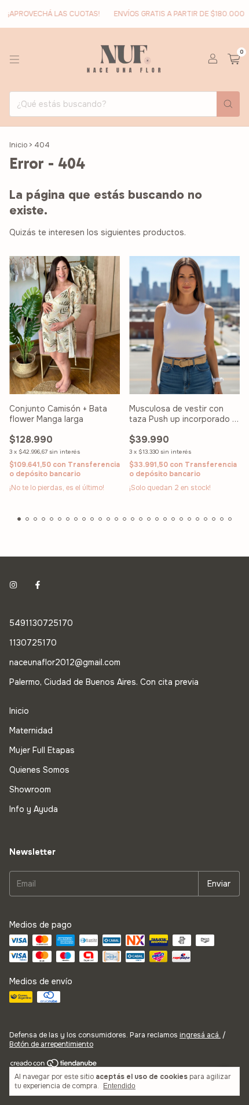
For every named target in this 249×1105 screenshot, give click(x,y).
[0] (234, 60)
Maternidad (31, 730)
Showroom (30, 789)
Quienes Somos (39, 770)
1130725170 (33, 642)
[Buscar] (228, 104)
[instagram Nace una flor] (13, 585)
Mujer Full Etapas (42, 750)
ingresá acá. (200, 1035)
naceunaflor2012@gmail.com (64, 662)
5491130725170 (41, 623)
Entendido (119, 1086)
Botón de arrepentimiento (51, 1044)
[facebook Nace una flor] (38, 585)
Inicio (18, 145)
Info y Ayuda (33, 809)
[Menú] (14, 59)
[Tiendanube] (54, 1065)
